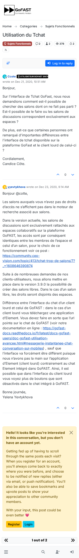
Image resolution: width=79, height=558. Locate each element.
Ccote (12, 76)
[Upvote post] (58, 174)
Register (14, 524)
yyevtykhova (16, 187)
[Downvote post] (73, 174)
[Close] (71, 432)
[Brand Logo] (18, 10)
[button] (6, 552)
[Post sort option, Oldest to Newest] (8, 63)
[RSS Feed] (6, 50)
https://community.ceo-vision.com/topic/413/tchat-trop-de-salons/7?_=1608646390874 (39, 261)
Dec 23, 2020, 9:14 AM (54, 187)
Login (28, 524)
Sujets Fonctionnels (19, 43)
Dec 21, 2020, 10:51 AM (30, 81)
